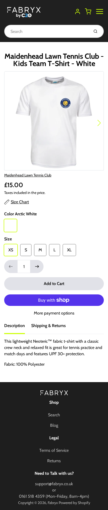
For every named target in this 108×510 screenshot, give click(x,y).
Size (8, 238)
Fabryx (53, 502)
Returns (54, 460)
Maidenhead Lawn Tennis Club (27, 175)
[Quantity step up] (37, 266)
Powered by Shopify (74, 502)
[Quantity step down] (10, 266)
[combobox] (46, 31)
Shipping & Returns (48, 325)
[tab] (17, 327)
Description (14, 325)
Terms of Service (54, 450)
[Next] (99, 123)
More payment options (54, 313)
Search (54, 414)
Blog (54, 425)
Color (20, 213)
